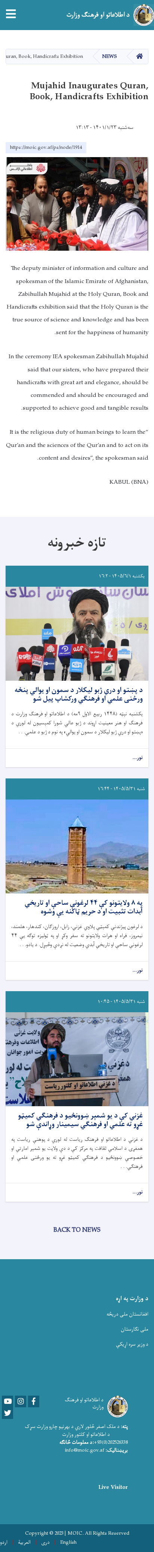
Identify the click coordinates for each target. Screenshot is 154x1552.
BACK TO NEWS (77, 1230)
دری (45, 1542)
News (109, 56)
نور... (137, 758)
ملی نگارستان (134, 1329)
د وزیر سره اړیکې (132, 1344)
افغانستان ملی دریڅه (127, 1314)
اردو (3, 1542)
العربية (24, 1542)
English (68, 1542)
